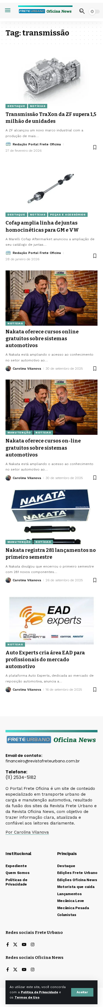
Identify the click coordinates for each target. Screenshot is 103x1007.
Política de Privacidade (39, 992)
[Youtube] (24, 945)
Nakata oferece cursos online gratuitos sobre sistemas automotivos (42, 338)
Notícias (38, 105)
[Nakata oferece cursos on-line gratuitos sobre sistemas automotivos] (51, 407)
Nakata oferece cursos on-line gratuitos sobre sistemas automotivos (43, 448)
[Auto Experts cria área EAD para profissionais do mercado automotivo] (51, 619)
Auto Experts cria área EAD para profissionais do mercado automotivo (45, 660)
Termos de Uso (27, 997)
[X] (15, 945)
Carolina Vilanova (27, 368)
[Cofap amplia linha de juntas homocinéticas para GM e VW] (51, 189)
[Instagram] (32, 945)
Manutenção (19, 432)
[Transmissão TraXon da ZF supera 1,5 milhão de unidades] (51, 80)
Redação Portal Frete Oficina (37, 144)
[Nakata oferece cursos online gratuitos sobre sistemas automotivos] (51, 298)
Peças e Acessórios (68, 214)
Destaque (16, 105)
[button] (82, 992)
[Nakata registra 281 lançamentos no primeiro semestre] (51, 516)
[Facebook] (7, 945)
